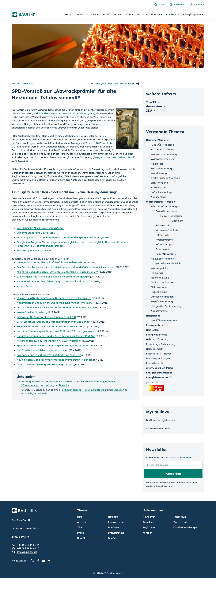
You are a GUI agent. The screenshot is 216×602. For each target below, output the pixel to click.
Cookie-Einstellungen (185, 527)
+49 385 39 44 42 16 (28, 548)
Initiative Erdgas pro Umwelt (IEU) (36, 232)
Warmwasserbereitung (164, 154)
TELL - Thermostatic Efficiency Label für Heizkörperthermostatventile (56, 307)
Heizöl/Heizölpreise (171, 215)
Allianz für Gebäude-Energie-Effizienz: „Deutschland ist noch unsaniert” (57, 271)
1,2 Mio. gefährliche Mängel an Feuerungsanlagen (45, 364)
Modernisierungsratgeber (48, 245)
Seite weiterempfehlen (158, 428)
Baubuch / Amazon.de (34, 393)
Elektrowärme (159, 287)
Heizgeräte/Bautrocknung (166, 306)
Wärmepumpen (30, 385)
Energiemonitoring (156, 334)
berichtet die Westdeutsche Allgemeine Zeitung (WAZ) (64, 113)
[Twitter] (33, 561)
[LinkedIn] (44, 561)
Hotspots (113, 516)
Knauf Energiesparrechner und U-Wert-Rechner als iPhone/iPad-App (56, 335)
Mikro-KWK (162, 234)
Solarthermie (163, 249)
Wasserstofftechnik (167, 230)
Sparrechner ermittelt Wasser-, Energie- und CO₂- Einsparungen (53, 345)
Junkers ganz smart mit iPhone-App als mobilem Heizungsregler (53, 276)
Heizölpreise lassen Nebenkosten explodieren (42, 350)
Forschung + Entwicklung (160, 344)
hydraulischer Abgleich (168, 263)
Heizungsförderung (157, 339)
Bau (79, 516)
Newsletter (149, 516)
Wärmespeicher (160, 268)
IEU (149, 110)
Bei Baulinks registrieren (160, 420)
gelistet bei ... (153, 382)
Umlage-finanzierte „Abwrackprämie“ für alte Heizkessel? (49, 262)
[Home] (43, 512)
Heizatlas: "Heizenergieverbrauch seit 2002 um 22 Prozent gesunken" (56, 331)
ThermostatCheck (115, 242)
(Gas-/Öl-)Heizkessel (162, 144)
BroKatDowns (116, 532)
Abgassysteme (159, 310)
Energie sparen (116, 522)
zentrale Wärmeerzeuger (165, 206)
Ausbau (81, 522)
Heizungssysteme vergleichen (62, 242)
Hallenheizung (159, 187)
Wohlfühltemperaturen (164, 320)
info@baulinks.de (27, 551)
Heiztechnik (100, 389)
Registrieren (149, 527)
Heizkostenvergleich (92, 242)
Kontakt (147, 532)
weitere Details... (26, 286)
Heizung (26, 381)
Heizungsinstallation (61, 381)
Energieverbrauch (156, 325)
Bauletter (185, 457)
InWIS (151, 102)
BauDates (156, 14)
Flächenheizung (160, 277)
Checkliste (177, 220)
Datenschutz (180, 522)
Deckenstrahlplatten (162, 282)
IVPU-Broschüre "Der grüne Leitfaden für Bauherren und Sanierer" (54, 321)
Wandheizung (159, 173)
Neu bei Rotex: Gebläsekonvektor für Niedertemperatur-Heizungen (55, 359)
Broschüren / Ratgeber (159, 353)
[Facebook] (39, 561)
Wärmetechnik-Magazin (160, 201)
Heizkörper (38, 381)
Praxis (80, 532)
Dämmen (110, 381)
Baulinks (16, 83)
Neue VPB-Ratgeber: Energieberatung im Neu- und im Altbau (51, 281)
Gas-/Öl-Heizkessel (166, 211)
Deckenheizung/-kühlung (165, 177)
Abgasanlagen (159, 196)
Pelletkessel (162, 225)
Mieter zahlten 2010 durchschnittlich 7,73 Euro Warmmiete (50, 340)
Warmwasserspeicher (163, 158)
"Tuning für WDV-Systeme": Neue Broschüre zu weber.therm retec (54, 297)
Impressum (180, 516)
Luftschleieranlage (161, 192)
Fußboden (118, 389)
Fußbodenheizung (71, 389)
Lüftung (49, 385)
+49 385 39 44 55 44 (28, 544)
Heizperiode (153, 315)
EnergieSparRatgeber (29, 242)
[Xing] (49, 561)
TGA (79, 527)
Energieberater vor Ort (159, 377)
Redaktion (29, 83)
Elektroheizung (159, 182)
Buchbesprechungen (158, 358)
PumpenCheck (25, 245)
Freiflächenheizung (162, 301)
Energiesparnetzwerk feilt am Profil (114, 157)
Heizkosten (152, 329)
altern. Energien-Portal (160, 367)
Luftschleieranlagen (162, 296)
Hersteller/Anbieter (157, 139)
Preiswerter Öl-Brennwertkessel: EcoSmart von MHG (46, 316)
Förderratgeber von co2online (34, 250)
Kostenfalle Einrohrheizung (32, 312)
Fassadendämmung (92, 381)
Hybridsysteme (164, 239)
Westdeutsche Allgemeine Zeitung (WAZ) (40, 227)
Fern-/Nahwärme (166, 253)
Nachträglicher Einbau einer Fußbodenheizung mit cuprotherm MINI (56, 302)
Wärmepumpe (164, 244)
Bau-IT (106, 14)
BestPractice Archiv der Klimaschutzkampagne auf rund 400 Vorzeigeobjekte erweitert (66, 267)
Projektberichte (154, 363)
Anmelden (148, 522)
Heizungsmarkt (154, 348)
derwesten (154, 106)
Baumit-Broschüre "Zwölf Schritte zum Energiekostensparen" (52, 326)
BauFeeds (114, 538)
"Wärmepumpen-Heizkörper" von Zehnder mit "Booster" (49, 354)
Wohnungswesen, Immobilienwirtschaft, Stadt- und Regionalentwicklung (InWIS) (63, 237)
